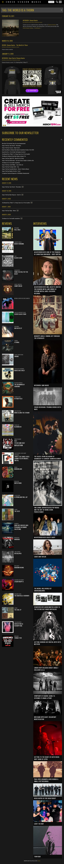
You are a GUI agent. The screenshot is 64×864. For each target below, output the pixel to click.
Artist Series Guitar (28, 28)
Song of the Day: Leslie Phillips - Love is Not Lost (12, 165)
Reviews (9, 47)
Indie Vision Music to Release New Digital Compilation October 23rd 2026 (18, 150)
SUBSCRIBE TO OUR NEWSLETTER (20, 133)
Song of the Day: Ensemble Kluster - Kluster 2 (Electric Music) (15, 169)
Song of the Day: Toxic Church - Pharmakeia (11, 145)
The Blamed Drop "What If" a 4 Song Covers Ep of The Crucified (16, 154)
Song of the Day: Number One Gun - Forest (11, 171)
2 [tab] (5, 125)
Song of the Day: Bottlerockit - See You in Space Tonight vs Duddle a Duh (18, 160)
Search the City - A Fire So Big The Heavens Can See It (14, 152)
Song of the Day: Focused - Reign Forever (11, 148)
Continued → (37, 28)
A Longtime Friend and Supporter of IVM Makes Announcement (15, 173)
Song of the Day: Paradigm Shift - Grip (10, 167)
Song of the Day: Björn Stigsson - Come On (11, 195)
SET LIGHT (51, 2)
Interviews (31, 22)
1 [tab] (3, 125)
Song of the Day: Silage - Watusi (9, 210)
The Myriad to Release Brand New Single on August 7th (14, 156)
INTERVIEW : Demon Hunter (30, 20)
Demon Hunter (52, 24)
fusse (39, 860)
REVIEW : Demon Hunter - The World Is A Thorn (15, 45)
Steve (4, 47)
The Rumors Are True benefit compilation (11, 162)
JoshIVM (26, 22)
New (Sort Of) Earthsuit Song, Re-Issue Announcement (14, 143)
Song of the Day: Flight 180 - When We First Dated (13, 158)
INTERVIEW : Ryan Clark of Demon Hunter (13, 58)
